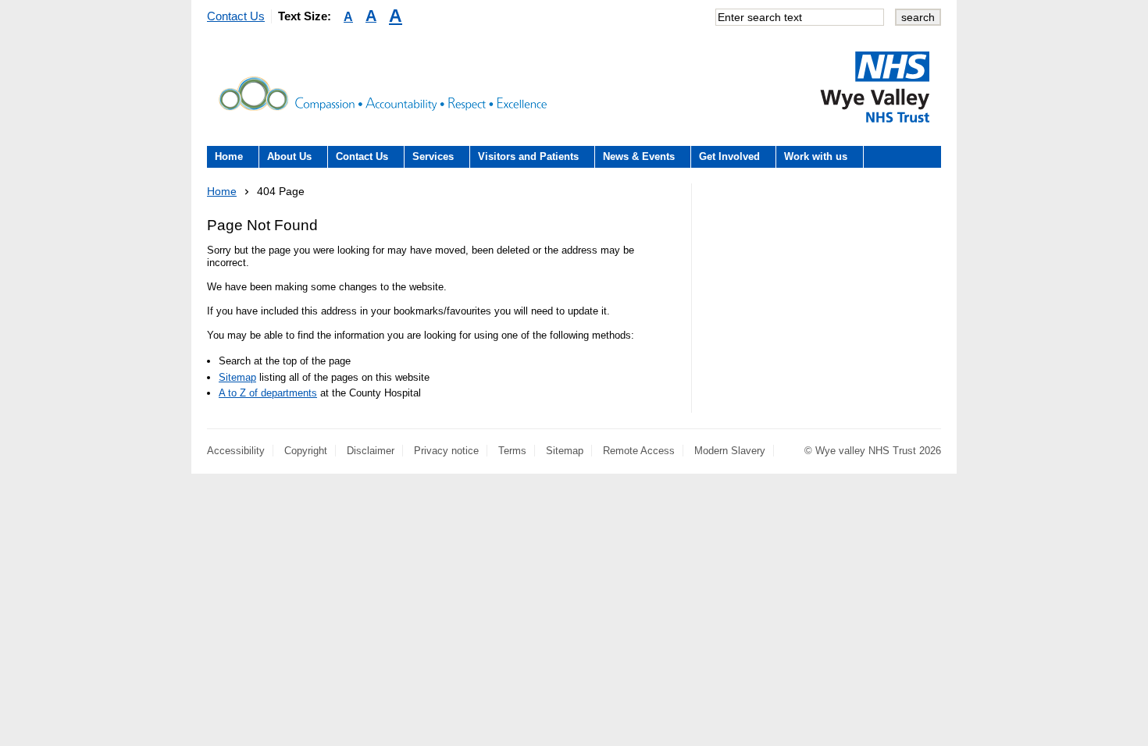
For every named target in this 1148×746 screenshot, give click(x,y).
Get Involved (729, 156)
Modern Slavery (729, 450)
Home (229, 156)
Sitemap (237, 377)
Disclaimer (370, 450)
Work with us (815, 156)
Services (433, 156)
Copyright (305, 450)
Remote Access (639, 450)
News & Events (639, 156)
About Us (289, 156)
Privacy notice (446, 450)
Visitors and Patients (528, 156)
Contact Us (236, 16)
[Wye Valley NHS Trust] (874, 87)
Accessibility (236, 450)
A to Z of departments (268, 393)
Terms (512, 450)
